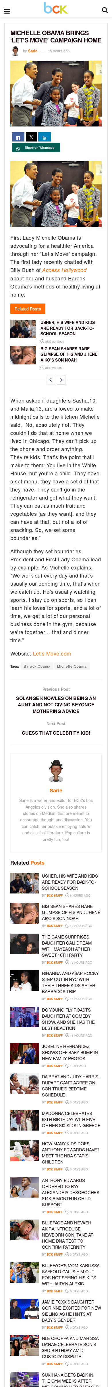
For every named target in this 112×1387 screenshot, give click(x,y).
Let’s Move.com (52, 653)
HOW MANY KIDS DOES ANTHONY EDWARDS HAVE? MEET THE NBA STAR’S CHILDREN (70, 1152)
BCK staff (55, 895)
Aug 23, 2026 (54, 342)
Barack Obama (37, 666)
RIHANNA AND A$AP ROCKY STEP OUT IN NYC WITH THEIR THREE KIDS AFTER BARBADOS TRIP (70, 982)
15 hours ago (80, 1036)
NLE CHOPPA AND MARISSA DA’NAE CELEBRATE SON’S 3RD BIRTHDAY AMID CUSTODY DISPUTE (70, 1347)
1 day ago (77, 1066)
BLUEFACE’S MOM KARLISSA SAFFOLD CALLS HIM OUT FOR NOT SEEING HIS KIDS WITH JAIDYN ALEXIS (71, 1274)
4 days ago (78, 1364)
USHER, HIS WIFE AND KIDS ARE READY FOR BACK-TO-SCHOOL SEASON (67, 327)
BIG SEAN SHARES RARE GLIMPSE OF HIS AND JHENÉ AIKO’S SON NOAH (68, 354)
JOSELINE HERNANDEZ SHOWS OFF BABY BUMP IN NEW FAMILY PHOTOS (70, 1052)
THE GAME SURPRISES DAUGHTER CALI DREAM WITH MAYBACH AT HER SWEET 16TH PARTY (67, 946)
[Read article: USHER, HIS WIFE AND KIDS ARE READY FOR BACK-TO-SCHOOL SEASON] (23, 329)
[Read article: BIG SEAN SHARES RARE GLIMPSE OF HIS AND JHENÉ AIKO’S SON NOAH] (23, 355)
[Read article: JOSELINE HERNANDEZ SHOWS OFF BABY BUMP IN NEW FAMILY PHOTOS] (24, 1053)
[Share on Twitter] (31, 137)
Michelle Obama (72, 666)
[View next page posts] (61, 380)
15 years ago (58, 50)
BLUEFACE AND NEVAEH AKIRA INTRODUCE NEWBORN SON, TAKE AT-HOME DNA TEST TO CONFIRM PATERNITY (68, 1235)
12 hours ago (80, 926)
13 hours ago (80, 962)
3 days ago (78, 1102)
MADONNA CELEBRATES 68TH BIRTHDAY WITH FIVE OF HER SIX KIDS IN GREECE (71, 1119)
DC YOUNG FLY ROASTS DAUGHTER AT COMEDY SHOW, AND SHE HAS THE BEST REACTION (68, 1019)
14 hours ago (80, 999)
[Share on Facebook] (18, 137)
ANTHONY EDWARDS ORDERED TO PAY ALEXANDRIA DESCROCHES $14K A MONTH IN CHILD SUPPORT (70, 1192)
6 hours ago (79, 895)
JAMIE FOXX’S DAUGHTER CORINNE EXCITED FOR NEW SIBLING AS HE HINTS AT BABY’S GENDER (71, 1311)
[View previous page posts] (51, 380)
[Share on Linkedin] (44, 137)
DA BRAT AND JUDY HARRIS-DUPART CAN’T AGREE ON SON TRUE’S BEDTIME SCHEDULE (71, 1085)
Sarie (32, 50)
